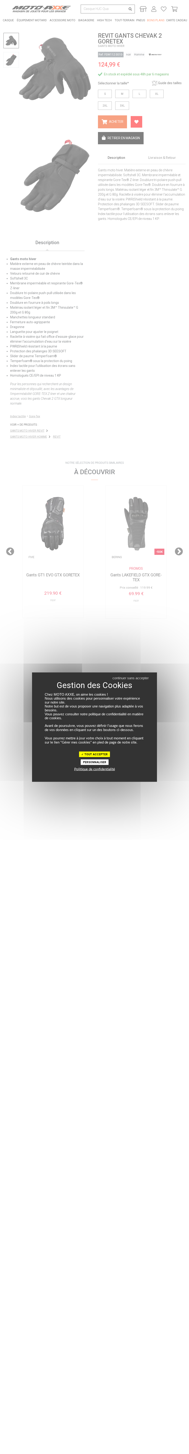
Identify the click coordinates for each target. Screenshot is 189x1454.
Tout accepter (96, 754)
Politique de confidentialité (94, 769)
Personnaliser (94, 762)
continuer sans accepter (130, 678)
